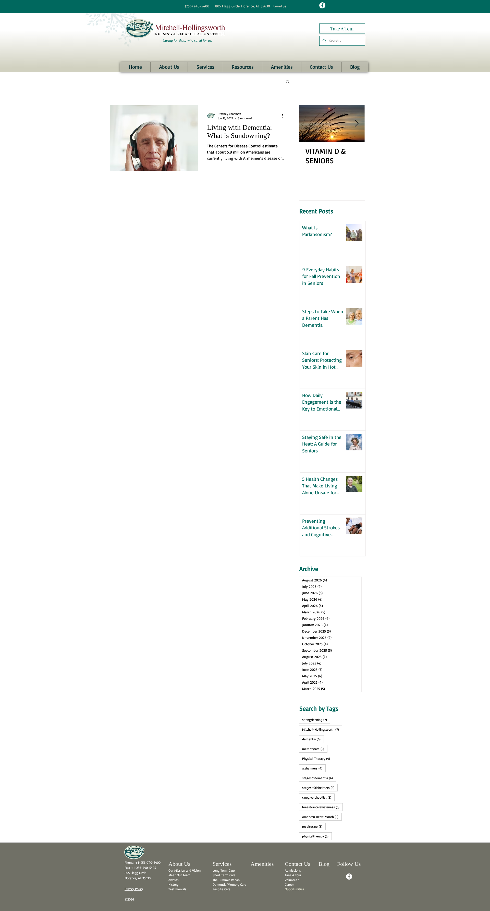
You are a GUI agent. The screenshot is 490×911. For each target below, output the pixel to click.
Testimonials (177, 889)
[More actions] (284, 116)
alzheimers (314, 768)
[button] (169, 67)
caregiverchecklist (318, 797)
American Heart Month (322, 816)
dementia (313, 739)
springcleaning (316, 719)
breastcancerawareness (322, 807)
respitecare (314, 826)
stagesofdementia (319, 778)
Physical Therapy (317, 758)
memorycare (314, 748)
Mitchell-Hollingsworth (322, 729)
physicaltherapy (317, 836)
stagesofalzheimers (320, 787)
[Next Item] (356, 123)
